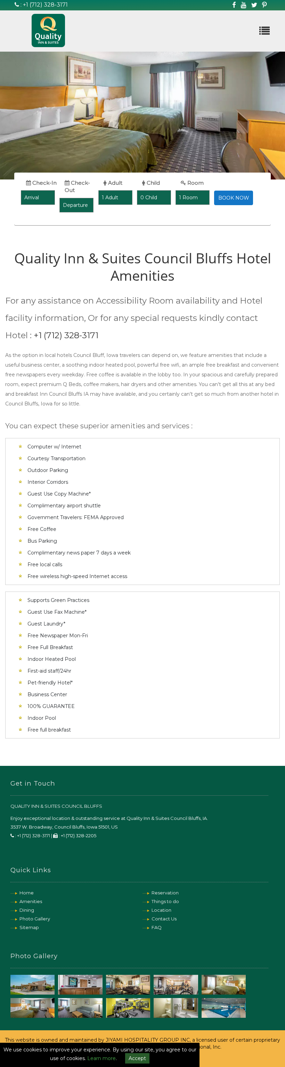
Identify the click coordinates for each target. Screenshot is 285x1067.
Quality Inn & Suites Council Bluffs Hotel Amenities (142, 266)
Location (161, 910)
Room (195, 183)
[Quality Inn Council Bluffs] (40, 36)
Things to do (165, 901)
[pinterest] (264, 5)
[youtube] (243, 5)
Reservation (165, 892)
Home (26, 892)
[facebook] (234, 5)
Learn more (101, 1058)
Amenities (30, 901)
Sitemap (29, 927)
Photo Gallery (34, 918)
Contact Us (164, 918)
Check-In (44, 183)
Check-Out (77, 186)
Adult (114, 183)
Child (152, 183)
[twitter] (254, 5)
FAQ (157, 927)
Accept (137, 1058)
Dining (26, 910)
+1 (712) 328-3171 (45, 4)
